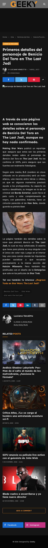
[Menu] (4, 4)
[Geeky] (24, 4)
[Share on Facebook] (9, 79)
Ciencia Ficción (11, 44)
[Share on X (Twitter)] (21, 79)
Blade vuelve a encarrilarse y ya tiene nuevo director (22, 495)
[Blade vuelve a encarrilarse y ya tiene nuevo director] (24, 478)
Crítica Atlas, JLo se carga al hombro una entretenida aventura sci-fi (23, 416)
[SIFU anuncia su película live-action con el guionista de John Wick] (24, 439)
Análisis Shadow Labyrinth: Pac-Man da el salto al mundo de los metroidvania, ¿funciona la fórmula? (22, 372)
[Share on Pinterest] (34, 79)
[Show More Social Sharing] (43, 79)
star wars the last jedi (13, 295)
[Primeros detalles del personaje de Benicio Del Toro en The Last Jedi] (24, 99)
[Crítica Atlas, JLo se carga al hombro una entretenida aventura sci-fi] (24, 397)
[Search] (44, 4)
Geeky (32, 542)
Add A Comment (24, 511)
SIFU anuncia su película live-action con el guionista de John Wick (24, 456)
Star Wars (26, 291)
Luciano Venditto (18, 69)
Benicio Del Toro (11, 291)
